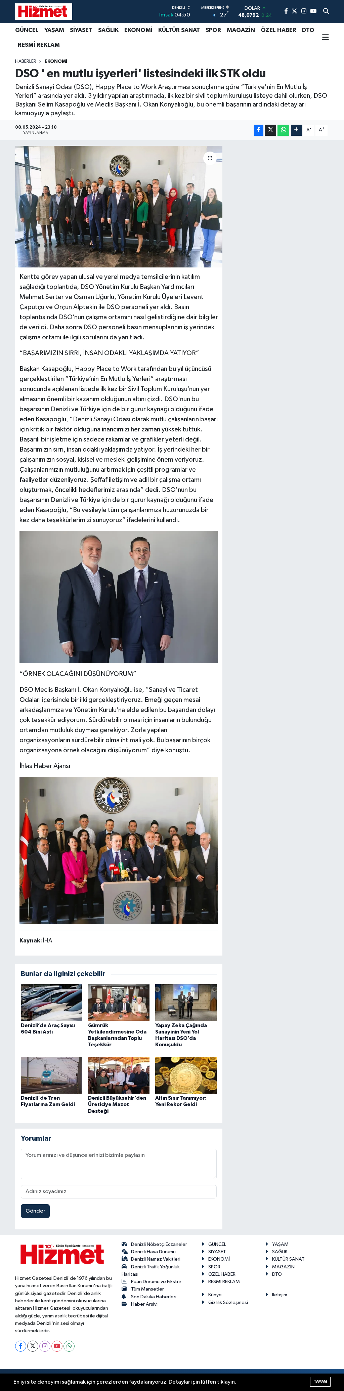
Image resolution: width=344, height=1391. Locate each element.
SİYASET (81, 30)
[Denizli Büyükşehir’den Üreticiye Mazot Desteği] (118, 1075)
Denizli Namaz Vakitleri (155, 1259)
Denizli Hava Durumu (153, 1251)
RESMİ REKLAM (39, 45)
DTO (308, 30)
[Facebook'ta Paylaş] (258, 130)
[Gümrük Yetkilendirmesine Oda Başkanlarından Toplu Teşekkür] (118, 1002)
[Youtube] (56, 1346)
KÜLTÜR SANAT (179, 30)
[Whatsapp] (69, 1346)
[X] (32, 1346)
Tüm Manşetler (147, 1289)
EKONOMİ (138, 30)
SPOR (213, 30)
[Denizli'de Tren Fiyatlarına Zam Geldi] (51, 1075)
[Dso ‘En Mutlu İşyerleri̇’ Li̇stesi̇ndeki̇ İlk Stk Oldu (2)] (118, 596)
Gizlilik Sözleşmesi (228, 1302)
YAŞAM (54, 30)
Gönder (35, 1211)
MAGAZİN (241, 30)
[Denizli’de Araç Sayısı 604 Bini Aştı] (51, 1002)
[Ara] (326, 11)
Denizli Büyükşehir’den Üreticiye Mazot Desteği (117, 1104)
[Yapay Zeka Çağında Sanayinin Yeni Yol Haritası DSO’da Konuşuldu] (186, 1002)
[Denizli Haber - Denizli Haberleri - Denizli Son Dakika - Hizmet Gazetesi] (43, 11)
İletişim (279, 1294)
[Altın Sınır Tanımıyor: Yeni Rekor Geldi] (186, 1075)
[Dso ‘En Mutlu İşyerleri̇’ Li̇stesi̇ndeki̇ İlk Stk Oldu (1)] (118, 850)
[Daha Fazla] (296, 130)
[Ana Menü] (325, 38)
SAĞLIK (108, 30)
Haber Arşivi (144, 1304)
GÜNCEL (27, 30)
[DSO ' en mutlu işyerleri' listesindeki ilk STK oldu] (118, 206)
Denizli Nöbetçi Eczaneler (159, 1244)
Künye (215, 1294)
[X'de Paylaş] (270, 130)
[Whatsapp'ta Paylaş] (283, 130)
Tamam (320, 1381)
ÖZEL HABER (278, 30)
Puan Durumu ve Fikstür (156, 1281)
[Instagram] (44, 1346)
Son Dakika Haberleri (153, 1296)
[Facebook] (20, 1346)
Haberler (25, 61)
